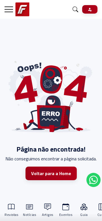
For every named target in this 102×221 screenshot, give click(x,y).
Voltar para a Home (51, 173)
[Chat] (75, 9)
